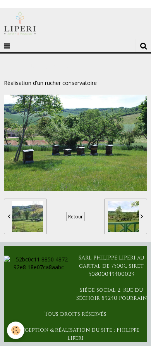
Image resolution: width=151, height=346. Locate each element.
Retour (75, 216)
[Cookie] (15, 330)
